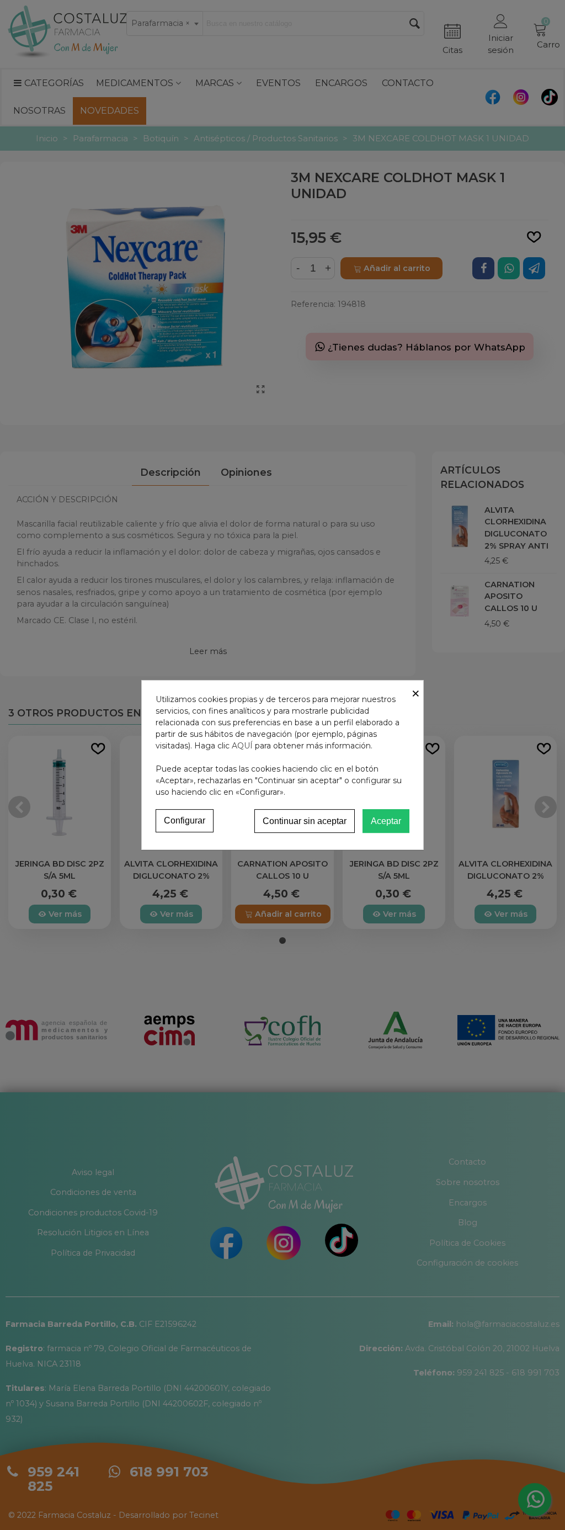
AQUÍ (242, 746)
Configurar (184, 820)
